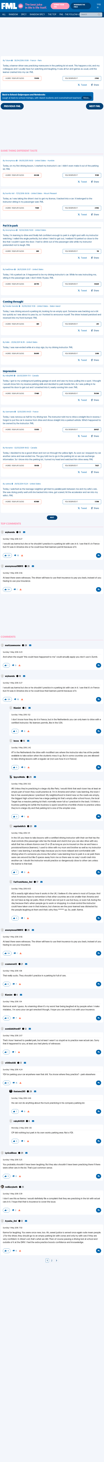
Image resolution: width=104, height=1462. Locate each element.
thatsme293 (20, 1092)
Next (52, 517)
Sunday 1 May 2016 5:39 (12, 1194)
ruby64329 (19, 1121)
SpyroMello (19, 777)
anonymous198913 (14, 566)
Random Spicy (37, 15)
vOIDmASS (10, 1063)
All (4, 15)
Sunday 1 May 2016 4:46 (21, 1098)
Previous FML (12, 106)
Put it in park (10, 226)
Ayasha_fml (11, 1221)
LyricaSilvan (11, 1153)
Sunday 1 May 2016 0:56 (12, 573)
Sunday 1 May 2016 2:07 (12, 1036)
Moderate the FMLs (79, 6)
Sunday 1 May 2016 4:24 (12, 1070)
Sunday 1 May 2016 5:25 (12, 1160)
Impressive (9, 371)
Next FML (94, 106)
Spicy (24, 15)
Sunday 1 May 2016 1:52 (20, 715)
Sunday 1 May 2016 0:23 (12, 652)
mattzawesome (13, 645)
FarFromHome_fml (23, 882)
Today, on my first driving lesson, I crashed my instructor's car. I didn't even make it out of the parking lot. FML (51, 167)
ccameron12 (11, 964)
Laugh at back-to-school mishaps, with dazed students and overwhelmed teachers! (46, 96)
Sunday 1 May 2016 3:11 (20, 833)
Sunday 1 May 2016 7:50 (12, 1228)
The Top (52, 15)
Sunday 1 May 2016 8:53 (21, 889)
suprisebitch (20, 826)
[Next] (56, 1260)
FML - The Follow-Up (70, 15)
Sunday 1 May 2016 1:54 (12, 1002)
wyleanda (10, 532)
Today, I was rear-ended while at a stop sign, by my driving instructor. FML (38, 347)
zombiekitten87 (13, 1029)
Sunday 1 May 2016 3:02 (21, 784)
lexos (16, 741)
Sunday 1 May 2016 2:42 (21, 748)
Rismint (17, 708)
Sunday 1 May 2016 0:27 (12, 539)
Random (13, 15)
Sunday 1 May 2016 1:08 (12, 971)
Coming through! (13, 302)
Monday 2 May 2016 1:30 (21, 1128)
